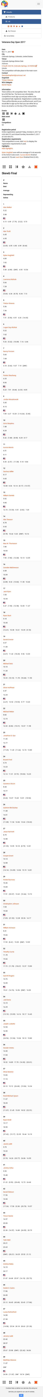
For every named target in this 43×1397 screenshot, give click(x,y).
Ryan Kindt (7, 1120)
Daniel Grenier (8, 640)
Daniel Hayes (6, 85)
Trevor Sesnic (8, 1216)
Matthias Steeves (9, 1360)
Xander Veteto (8, 1048)
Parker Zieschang (9, 375)
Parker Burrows (9, 880)
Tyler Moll (6, 1240)
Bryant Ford (7, 760)
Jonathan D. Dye (9, 736)
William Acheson (9, 928)
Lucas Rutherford (9, 1312)
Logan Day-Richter (10, 327)
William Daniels (8, 495)
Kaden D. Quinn (9, 1288)
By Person (12, 31)
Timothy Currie (8, 952)
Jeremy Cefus (8, 1168)
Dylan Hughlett (7, 152)
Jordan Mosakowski (10, 399)
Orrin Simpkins (8, 423)
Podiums (11, 17)
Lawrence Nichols (9, 279)
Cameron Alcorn (9, 784)
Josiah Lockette (9, 1024)
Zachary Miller (8, 471)
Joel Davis (7, 1000)
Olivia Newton (8, 1072)
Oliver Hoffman (8, 688)
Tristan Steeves (7, 80)
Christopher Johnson (11, 904)
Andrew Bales (8, 1264)
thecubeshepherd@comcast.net (14, 75)
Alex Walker (7, 207)
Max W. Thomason (10, 543)
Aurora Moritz (25, 155)
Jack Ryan (19, 157)
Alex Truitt (7, 231)
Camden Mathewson (11, 567)
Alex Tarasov (8, 519)
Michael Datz (8, 664)
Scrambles (10, 36)
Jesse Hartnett (8, 832)
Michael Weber (8, 712)
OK (21, 1395)
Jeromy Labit (8, 1336)
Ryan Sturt (7, 616)
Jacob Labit (7, 1144)
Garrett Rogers (8, 976)
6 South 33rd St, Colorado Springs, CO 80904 (18, 66)
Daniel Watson (8, 1192)
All (9, 21)
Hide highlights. (7, 148)
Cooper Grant (8, 856)
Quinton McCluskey (10, 808)
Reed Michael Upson (10, 1096)
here (25, 141)
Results (9, 12)
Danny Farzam (8, 351)
